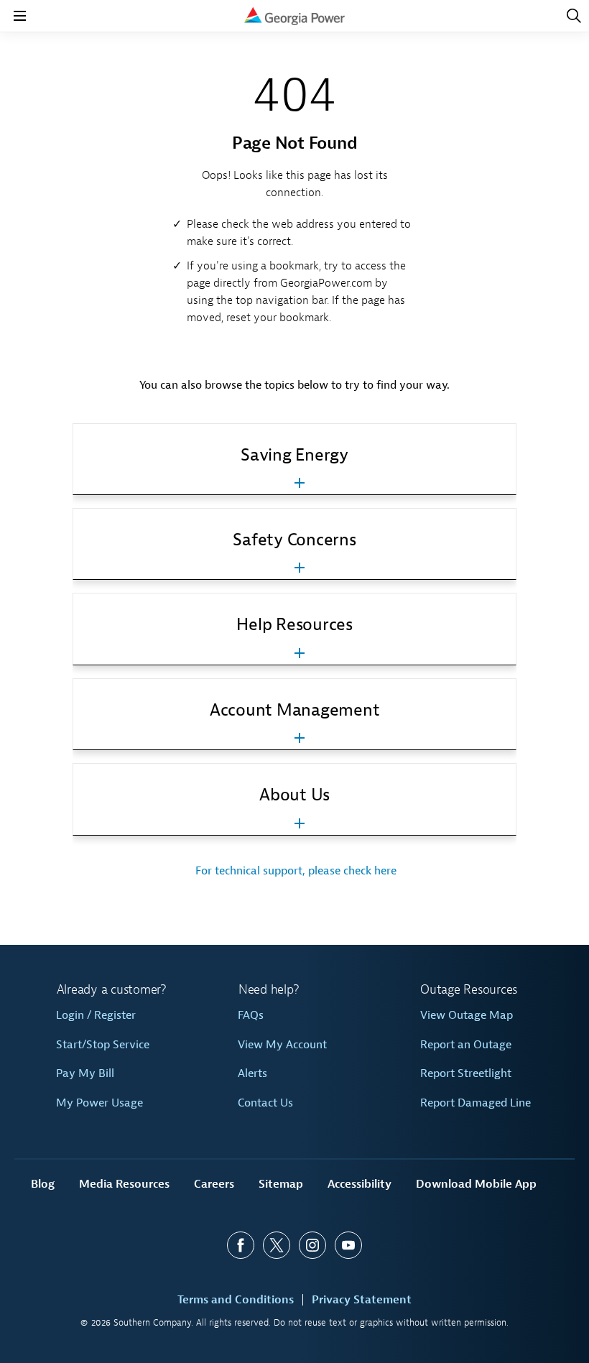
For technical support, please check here (294, 871)
